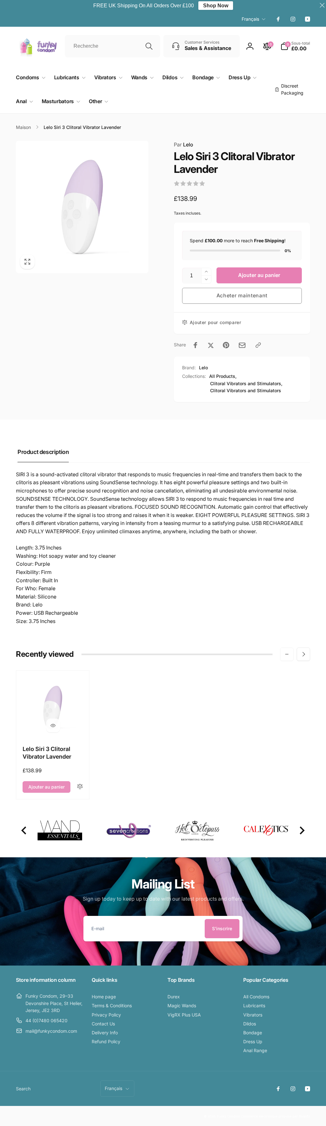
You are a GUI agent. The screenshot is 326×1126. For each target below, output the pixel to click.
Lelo (183, 144)
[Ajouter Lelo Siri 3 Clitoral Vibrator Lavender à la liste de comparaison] (80, 786)
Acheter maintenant (242, 295)
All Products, (223, 376)
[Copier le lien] (258, 345)
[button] (295, 46)
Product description (43, 452)
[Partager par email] (242, 345)
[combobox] (112, 46)
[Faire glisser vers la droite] (303, 654)
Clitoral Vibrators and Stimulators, (246, 383)
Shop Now (215, 5)
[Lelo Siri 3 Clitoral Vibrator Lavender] (53, 726)
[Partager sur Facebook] (195, 345)
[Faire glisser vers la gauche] (287, 654)
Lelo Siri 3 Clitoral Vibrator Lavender (47, 753)
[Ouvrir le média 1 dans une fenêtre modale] (82, 207)
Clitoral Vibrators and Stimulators (245, 390)
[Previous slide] (24, 830)
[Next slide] (301, 830)
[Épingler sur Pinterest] (226, 345)
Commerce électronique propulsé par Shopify (275, 1116)
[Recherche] (149, 46)
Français (250, 19)
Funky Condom (228, 1116)
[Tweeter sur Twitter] (211, 345)
